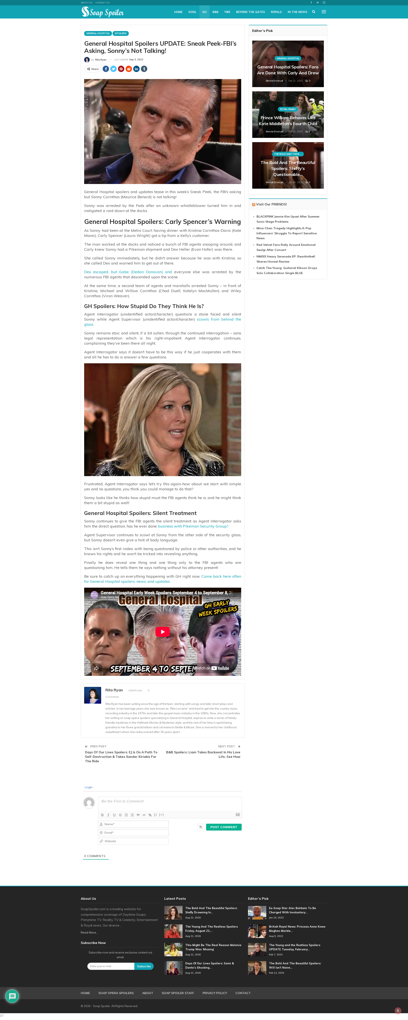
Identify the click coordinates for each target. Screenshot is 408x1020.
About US (86, 2)
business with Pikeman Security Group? (193, 526)
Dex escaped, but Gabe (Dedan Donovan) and (128, 271)
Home (178, 12)
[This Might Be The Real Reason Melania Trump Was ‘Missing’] (173, 949)
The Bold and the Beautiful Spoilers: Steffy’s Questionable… (288, 168)
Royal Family (288, 109)
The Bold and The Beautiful (289, 154)
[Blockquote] (138, 815)
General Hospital (98, 33)
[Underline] (114, 815)
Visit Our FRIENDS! (271, 204)
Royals (276, 12)
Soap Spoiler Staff (178, 993)
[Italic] (108, 815)
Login (88, 787)
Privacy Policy (215, 993)
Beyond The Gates (250, 12)
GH (204, 12)
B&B (215, 12)
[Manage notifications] (398, 1010)
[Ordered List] (126, 815)
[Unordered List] (132, 815)
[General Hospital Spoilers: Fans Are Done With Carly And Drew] (288, 63)
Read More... (89, 932)
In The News (297, 12)
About (147, 993)
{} (155, 814)
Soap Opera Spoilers (116, 993)
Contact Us (102, 2)
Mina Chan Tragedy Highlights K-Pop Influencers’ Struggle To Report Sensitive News (286, 233)
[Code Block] (144, 815)
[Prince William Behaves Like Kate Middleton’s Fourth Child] (288, 114)
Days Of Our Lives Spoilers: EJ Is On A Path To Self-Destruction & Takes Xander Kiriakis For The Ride (121, 756)
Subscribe (144, 966)
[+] (161, 814)
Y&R (227, 12)
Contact (243, 993)
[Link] (150, 815)
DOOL (192, 12)
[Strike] (120, 815)
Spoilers (121, 33)
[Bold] (102, 815)
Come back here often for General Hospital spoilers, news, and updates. (162, 579)
